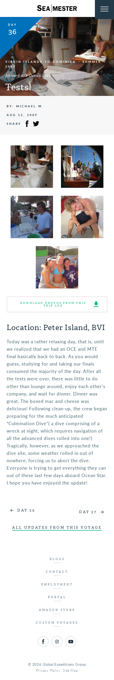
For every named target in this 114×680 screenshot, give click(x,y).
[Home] (57, 8)
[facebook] (43, 641)
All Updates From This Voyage (57, 527)
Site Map (70, 670)
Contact (57, 572)
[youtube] (70, 641)
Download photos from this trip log (53, 304)
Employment (57, 584)
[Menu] (104, 9)
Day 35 (26, 510)
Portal (57, 597)
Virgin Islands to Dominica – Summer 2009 (53, 64)
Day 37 (88, 511)
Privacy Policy (48, 670)
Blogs (57, 559)
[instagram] (57, 641)
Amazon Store (57, 610)
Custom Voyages (57, 623)
